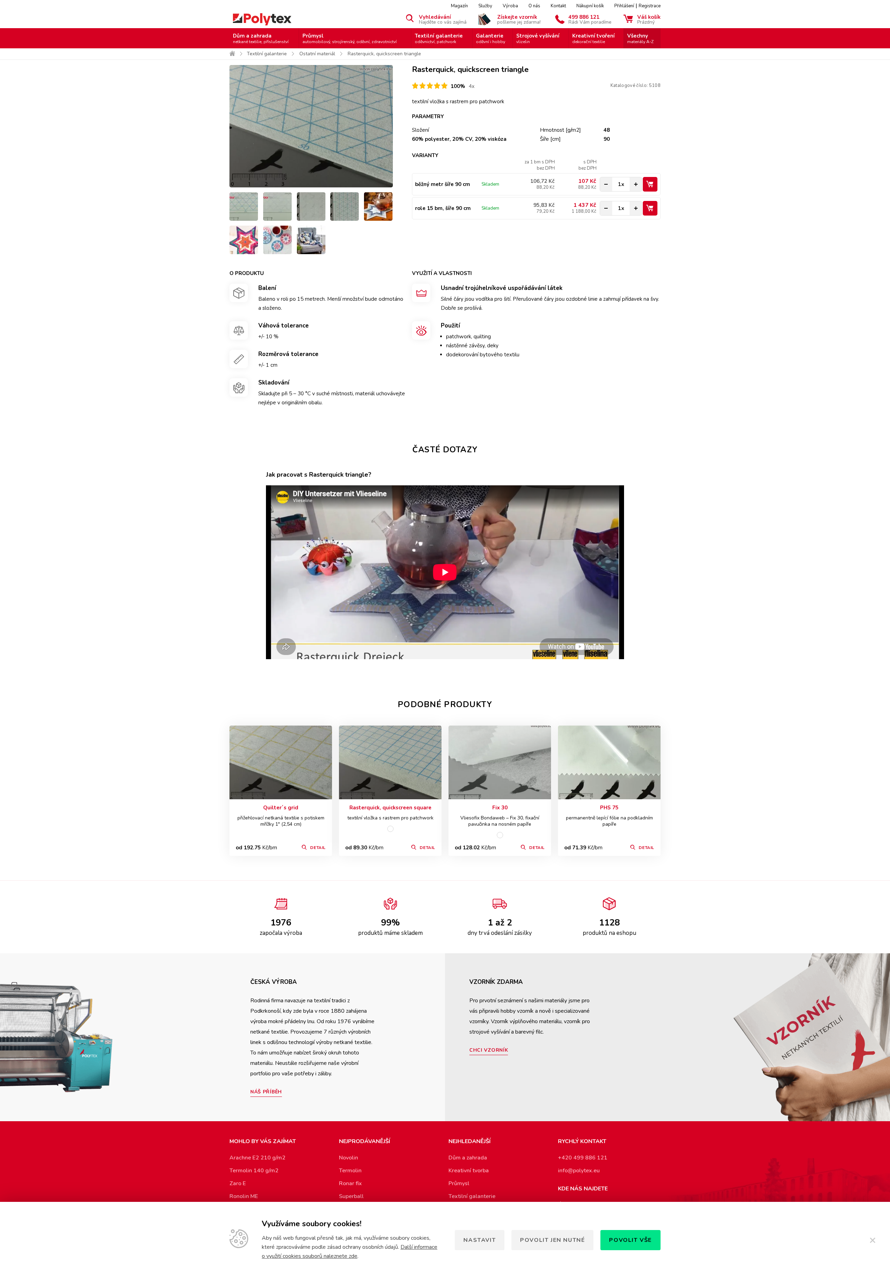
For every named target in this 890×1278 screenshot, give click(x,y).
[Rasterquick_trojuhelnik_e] (243, 206)
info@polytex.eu (579, 1170)
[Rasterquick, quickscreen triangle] (311, 126)
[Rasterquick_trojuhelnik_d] (311, 206)
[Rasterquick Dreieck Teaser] (243, 240)
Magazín (459, 6)
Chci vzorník (488, 1050)
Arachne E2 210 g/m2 (257, 1158)
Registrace (650, 6)
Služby (485, 6)
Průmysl (349, 38)
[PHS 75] (609, 762)
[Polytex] (262, 19)
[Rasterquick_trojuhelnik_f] (277, 206)
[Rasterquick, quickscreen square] (390, 762)
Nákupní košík (590, 6)
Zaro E (237, 1183)
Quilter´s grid (280, 807)
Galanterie (490, 38)
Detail (318, 847)
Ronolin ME (243, 1196)
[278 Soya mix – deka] (311, 240)
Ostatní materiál (317, 53)
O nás (534, 6)
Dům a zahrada (261, 38)
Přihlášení (624, 6)
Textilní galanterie (439, 38)
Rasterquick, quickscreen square (390, 807)
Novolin (348, 1158)
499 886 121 (590, 19)
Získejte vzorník (519, 19)
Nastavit (479, 1240)
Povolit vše (630, 1240)
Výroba (510, 6)
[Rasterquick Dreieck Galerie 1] (378, 206)
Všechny (640, 38)
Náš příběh (266, 1092)
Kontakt (558, 6)
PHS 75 (609, 807)
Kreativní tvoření (593, 38)
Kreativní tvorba (468, 1170)
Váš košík (649, 19)
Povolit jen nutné (552, 1240)
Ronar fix (350, 1183)
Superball (351, 1196)
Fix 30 (500, 807)
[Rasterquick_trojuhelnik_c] (344, 206)
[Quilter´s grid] (280, 762)
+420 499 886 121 (582, 1158)
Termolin (350, 1170)
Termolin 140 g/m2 (253, 1170)
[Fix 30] (499, 762)
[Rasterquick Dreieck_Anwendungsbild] (277, 240)
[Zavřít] (872, 1240)
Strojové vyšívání (537, 38)
